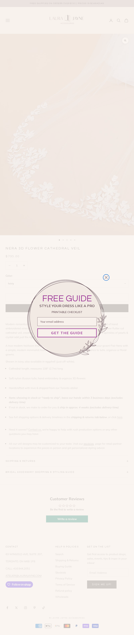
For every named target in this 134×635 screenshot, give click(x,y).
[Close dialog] (106, 277)
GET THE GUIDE (67, 333)
